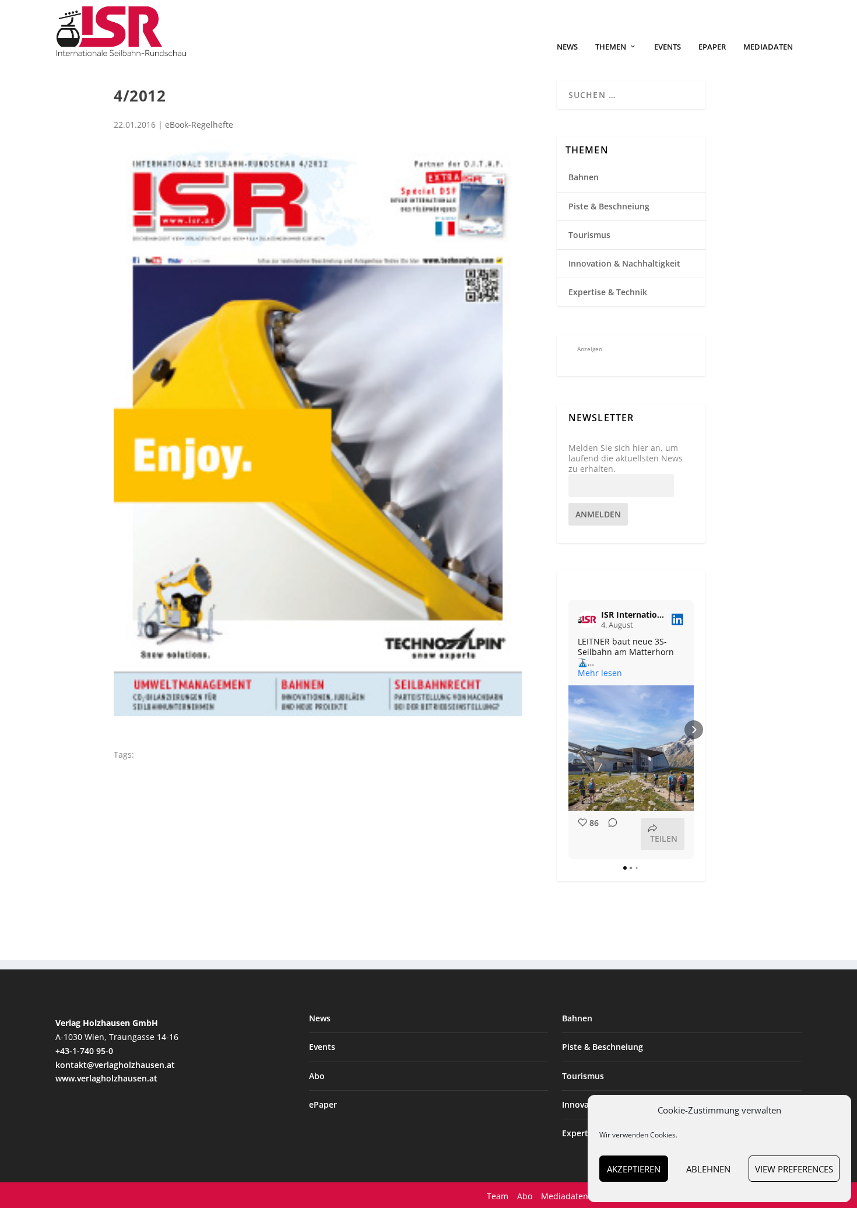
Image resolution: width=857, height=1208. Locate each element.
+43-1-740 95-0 (84, 1050)
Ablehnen (708, 1169)
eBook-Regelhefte (199, 124)
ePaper (712, 47)
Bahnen (583, 177)
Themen (610, 47)
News (567, 47)
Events (667, 47)
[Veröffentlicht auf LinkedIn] (677, 619)
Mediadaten (768, 47)
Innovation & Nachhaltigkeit (624, 263)
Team (497, 1196)
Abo (317, 1075)
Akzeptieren (634, 1169)
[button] (568, 729)
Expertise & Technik (607, 291)
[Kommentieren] (609, 834)
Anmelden (598, 514)
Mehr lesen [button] (600, 673)
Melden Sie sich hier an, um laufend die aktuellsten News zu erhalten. (625, 458)
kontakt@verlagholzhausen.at (115, 1064)
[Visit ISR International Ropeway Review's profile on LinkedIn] (587, 619)
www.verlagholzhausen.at (106, 1078)
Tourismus (589, 234)
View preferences (794, 1169)
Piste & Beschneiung (608, 206)
